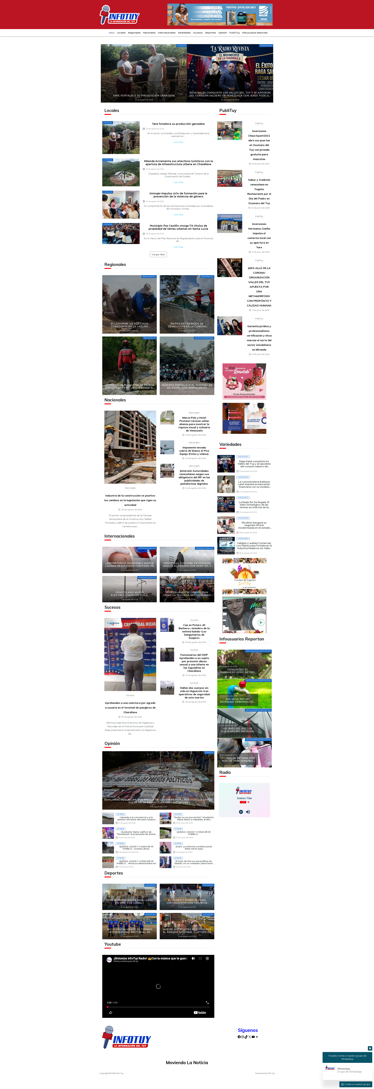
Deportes (210, 32)
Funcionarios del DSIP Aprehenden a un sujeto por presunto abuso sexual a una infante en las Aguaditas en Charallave (194, 663)
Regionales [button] (134, 32)
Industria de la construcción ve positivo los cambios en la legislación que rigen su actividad (130, 500)
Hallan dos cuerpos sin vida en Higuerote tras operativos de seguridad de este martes (194, 692)
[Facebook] (239, 1036)
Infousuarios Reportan (255, 32)
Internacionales (167, 32)
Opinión (222, 32)
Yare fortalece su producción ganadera (178, 123)
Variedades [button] (184, 32)
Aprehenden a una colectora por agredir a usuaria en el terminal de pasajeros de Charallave (130, 707)
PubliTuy (234, 32)
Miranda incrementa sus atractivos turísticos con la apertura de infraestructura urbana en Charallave (178, 163)
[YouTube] (253, 1036)
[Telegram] (256, 1036)
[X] (249, 1036)
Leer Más (178, 142)
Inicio (112, 32)
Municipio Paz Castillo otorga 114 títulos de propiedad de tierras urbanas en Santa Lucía (178, 227)
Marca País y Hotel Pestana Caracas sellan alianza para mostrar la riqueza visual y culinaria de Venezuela (194, 424)
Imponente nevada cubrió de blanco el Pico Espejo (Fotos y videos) (194, 451)
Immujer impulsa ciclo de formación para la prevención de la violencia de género (178, 195)
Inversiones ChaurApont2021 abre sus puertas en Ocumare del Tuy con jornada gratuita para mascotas (259, 145)
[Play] (241, 811)
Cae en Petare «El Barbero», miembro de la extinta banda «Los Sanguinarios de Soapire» (194, 631)
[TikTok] (246, 1036)
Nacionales (149, 32)
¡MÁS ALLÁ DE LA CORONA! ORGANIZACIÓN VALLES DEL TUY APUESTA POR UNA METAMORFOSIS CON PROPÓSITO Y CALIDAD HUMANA (259, 286)
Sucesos (198, 32)
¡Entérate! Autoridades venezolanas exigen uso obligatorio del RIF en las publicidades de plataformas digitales (194, 477)
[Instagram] (242, 1036)
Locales (121, 32)
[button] (104, 73)
